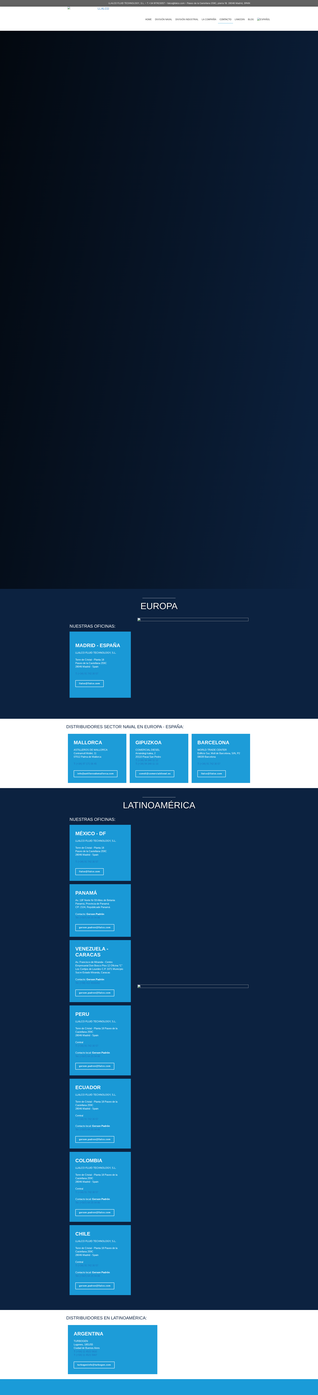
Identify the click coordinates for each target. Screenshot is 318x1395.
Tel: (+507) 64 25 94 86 (87, 917)
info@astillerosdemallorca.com (95, 773)
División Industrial (186, 19)
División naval (163, 19)
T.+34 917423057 (156, 3)
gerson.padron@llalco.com (95, 927)
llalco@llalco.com (176, 3)
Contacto (225, 19)
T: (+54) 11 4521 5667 (85, 1354)
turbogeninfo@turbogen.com (94, 1365)
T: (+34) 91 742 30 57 (86, 673)
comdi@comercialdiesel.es (155, 773)
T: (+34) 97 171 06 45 (85, 763)
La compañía (209, 19)
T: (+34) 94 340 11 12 (146, 760)
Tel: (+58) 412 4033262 (87, 982)
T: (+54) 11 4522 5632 (85, 1351)
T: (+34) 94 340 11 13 (146, 763)
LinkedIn (240, 19)
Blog (251, 19)
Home (148, 19)
